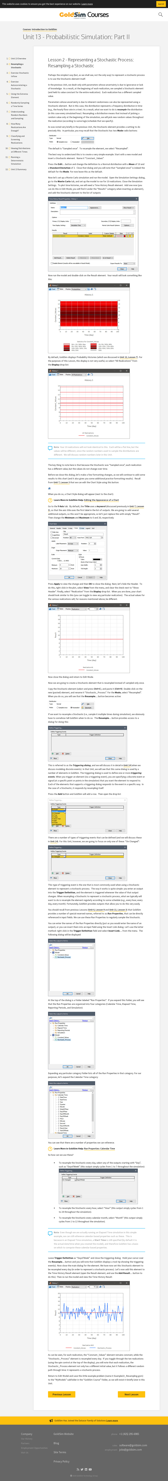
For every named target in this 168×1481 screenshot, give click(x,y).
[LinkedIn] (85, 1469)
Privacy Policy (61, 1461)
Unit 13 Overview (18, 58)
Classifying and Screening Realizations (18, 139)
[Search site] (161, 15)
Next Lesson (131, 1394)
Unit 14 (127, 765)
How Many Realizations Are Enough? (18, 127)
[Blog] (77, 1469)
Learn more (87, 3)
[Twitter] (82, 1469)
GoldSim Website (64, 1434)
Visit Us (24, 1452)
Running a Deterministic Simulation (17, 160)
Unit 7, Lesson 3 (62, 482)
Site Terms (60, 1452)
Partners (25, 1443)
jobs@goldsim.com (130, 1449)
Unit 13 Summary (18, 169)
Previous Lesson (61, 1394)
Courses (27, 29)
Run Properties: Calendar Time (99, 1148)
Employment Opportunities (34, 1447)
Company (26, 1434)
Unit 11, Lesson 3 (118, 909)
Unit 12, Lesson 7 (128, 357)
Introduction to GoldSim (44, 29)
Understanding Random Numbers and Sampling (19, 115)
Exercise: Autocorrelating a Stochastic (19, 85)
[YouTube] (90, 1469)
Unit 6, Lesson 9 (96, 909)
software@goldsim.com (133, 1445)
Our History (26, 1438)
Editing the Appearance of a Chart (101, 499)
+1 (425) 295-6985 (129, 1434)
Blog (56, 1443)
